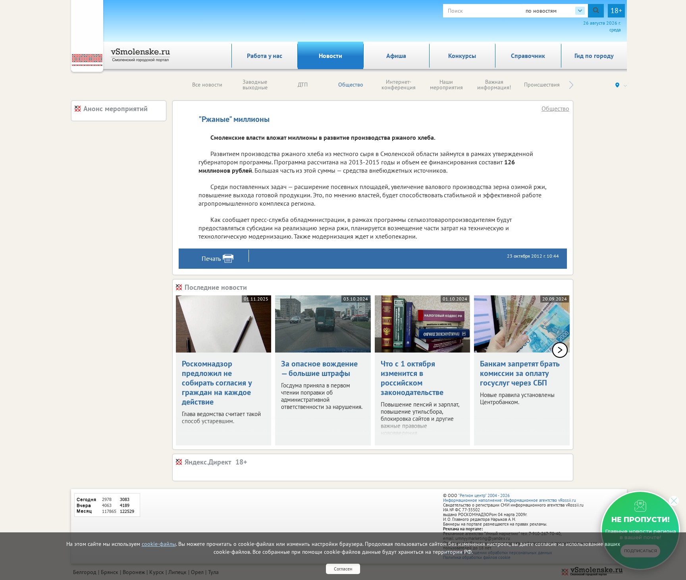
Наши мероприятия (446, 84)
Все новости (207, 84)
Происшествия (542, 84)
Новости (330, 56)
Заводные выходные (255, 84)
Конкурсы (462, 56)
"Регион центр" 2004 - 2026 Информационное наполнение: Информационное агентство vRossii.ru (509, 498)
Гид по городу (594, 56)
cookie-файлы (159, 543)
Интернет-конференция (399, 84)
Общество (350, 84)
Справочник (528, 56)
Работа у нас (264, 56)
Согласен (343, 569)
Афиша (396, 56)
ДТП (303, 84)
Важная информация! (494, 84)
